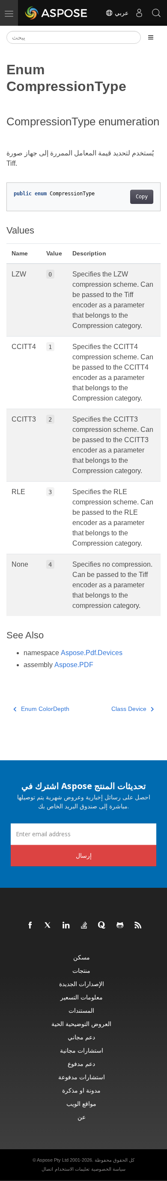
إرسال (84, 855)
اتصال (47, 1169)
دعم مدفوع (81, 1064)
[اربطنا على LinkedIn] (66, 925)
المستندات (81, 1010)
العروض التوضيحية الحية (81, 1024)
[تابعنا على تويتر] (48, 925)
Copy (142, 197)
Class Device (128, 708)
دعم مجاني (81, 1037)
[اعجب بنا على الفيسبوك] (30, 925)
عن (82, 1117)
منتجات (81, 970)
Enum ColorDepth (45, 708)
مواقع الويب (81, 1103)
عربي (120, 12)
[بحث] (156, 13)
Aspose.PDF (73, 664)
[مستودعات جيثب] (120, 925)
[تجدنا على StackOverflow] (84, 925)
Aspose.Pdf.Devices (91, 652)
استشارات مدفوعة (81, 1077)
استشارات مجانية (81, 1050)
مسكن (81, 957)
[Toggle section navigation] (151, 37)
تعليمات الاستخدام (72, 1169)
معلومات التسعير (81, 997)
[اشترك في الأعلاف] (138, 925)
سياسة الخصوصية (108, 1169)
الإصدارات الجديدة (81, 984)
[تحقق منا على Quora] (102, 925)
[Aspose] (56, 13)
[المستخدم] (139, 13)
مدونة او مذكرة (81, 1090)
